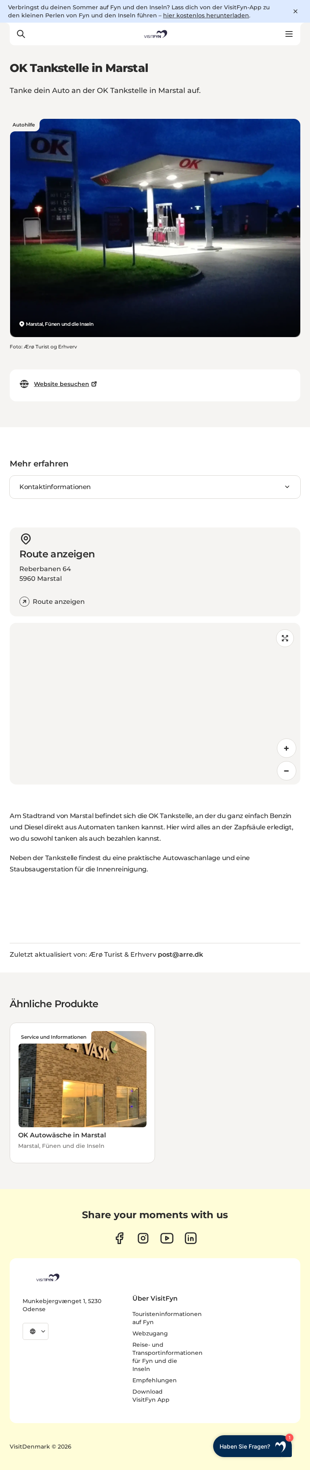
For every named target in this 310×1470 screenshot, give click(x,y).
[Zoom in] (286, 748)
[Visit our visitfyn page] (143, 1238)
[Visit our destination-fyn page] (191, 1238)
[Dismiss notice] (295, 11)
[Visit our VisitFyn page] (119, 1238)
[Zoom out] (286, 770)
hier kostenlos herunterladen (206, 15)
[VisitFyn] (47, 1277)
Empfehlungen (154, 1380)
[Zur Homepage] (155, 34)
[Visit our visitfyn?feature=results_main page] (167, 1238)
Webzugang (150, 1333)
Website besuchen (61, 384)
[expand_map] (285, 638)
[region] (155, 704)
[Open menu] (289, 34)
